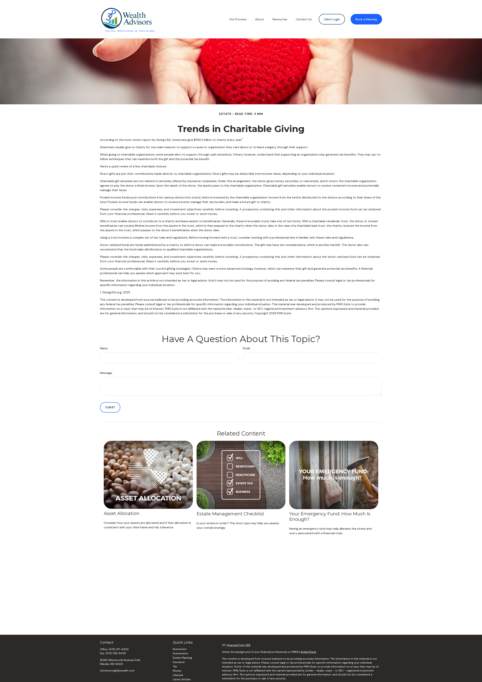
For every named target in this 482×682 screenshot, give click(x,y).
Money (177, 670)
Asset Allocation (122, 513)
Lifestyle (178, 675)
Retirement (180, 649)
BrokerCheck (308, 652)
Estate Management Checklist (230, 513)
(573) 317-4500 (119, 649)
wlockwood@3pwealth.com (117, 670)
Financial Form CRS (238, 645)
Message (106, 373)
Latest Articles (182, 679)
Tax (175, 666)
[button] (238, 19)
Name (104, 348)
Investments (180, 653)
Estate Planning (182, 657)
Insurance (179, 662)
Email (246, 348)
